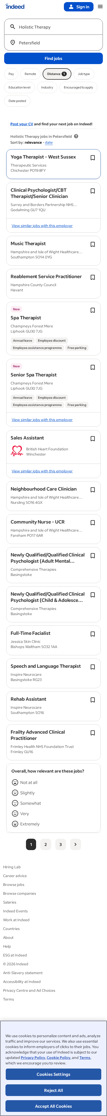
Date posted (17, 101)
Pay (11, 74)
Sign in (82, 6)
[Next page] (75, 844)
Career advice (15, 875)
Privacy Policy (33, 1057)
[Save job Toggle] (92, 157)
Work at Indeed (16, 919)
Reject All (53, 1090)
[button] (43, 157)
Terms (84, 1057)
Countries (11, 928)
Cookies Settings (54, 1074)
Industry (47, 87)
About (8, 937)
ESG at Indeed (15, 955)
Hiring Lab (12, 866)
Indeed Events (15, 910)
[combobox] (55, 27)
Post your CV (21, 123)
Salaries (9, 902)
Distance (56, 74)
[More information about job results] (76, 136)
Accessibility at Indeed (22, 981)
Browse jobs (13, 884)
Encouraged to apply (78, 87)
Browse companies (19, 893)
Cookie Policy (58, 1057)
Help (7, 946)
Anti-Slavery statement (23, 972)
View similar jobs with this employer (42, 225)
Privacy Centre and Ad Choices (29, 990)
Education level (19, 87)
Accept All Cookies (53, 1106)
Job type (84, 74)
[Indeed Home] (14, 6)
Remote (30, 74)
